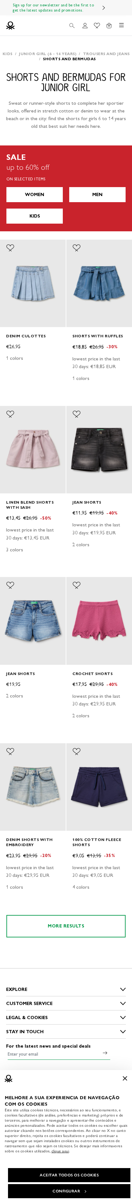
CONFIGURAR (66, 1191)
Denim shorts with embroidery (29, 842)
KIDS (34, 216)
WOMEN (34, 194)
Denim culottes (25, 336)
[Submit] (105, 1053)
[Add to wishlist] (10, 247)
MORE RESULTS (66, 926)
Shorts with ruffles (97, 336)
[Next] (104, 8)
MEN (97, 194)
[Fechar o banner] (125, 1078)
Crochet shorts (92, 673)
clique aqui (60, 1151)
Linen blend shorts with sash (30, 505)
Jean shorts (86, 502)
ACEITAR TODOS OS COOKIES (69, 1175)
